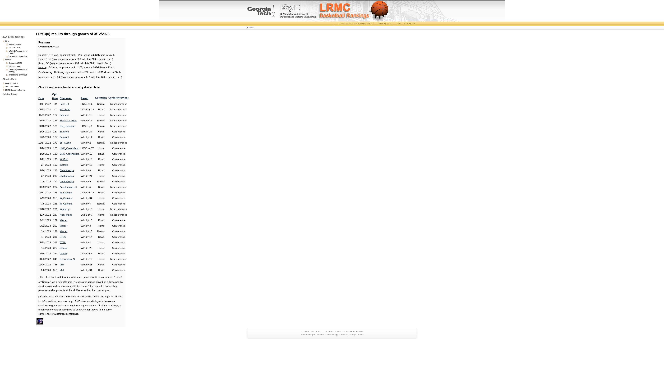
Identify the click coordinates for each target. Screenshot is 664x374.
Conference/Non (118, 97)
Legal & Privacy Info (330, 332)
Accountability (355, 332)
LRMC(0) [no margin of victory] (18, 52)
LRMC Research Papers (15, 90)
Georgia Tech (384, 24)
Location (101, 97)
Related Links (10, 94)
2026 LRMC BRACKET (18, 56)
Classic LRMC (14, 48)
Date (41, 98)
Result (84, 98)
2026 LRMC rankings (14, 36)
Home (251, 28)
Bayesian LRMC (15, 44)
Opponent (66, 98)
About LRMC (9, 79)
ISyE (399, 24)
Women (8, 60)
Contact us (410, 24)
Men (7, 41)
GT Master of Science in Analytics (355, 24)
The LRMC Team (12, 87)
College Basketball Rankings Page (261, 12)
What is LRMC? (11, 83)
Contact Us (308, 332)
